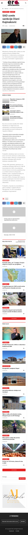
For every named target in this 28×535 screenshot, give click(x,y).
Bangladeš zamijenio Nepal (10, 368)
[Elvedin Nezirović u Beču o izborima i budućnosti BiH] (14, 333)
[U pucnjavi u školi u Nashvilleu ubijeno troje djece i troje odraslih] (5, 112)
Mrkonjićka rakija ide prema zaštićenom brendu (11, 438)
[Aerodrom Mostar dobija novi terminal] (14, 379)
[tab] (22, 241)
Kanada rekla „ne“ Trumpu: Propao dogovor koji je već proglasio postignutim (13, 263)
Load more (14, 318)
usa (7, 198)
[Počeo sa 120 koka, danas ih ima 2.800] (14, 450)
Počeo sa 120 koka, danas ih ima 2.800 (12, 462)
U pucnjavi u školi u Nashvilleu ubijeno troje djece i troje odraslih (16, 111)
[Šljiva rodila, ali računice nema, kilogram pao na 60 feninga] (14, 402)
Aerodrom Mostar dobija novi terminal (11, 391)
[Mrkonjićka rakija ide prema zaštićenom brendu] (14, 426)
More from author (20, 242)
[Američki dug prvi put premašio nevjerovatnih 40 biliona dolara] (14, 298)
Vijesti (13, 11)
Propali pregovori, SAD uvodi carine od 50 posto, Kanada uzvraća (13, 287)
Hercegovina (6, 366)
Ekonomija (6, 307)
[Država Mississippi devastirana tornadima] (5, 118)
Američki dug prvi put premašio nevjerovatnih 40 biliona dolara (12, 310)
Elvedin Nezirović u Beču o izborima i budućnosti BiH (13, 345)
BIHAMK (21, 521)
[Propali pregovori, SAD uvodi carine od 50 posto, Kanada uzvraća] (14, 275)
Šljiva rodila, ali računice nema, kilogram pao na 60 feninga (12, 414)
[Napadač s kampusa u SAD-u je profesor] (5, 100)
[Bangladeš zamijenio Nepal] (14, 357)
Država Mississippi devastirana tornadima (16, 117)
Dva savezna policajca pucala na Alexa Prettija (16, 105)
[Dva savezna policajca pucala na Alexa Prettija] (5, 106)
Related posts (21, 241)
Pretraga (4, 476)
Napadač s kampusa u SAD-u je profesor (17, 99)
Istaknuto (6, 8)
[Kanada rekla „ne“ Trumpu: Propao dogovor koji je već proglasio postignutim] (14, 251)
